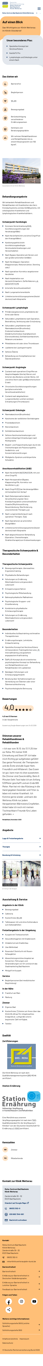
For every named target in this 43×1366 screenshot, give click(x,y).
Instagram (22, 1300)
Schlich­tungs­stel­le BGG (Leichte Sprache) (15, 1324)
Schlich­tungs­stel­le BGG (12, 1330)
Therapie (6, 847)
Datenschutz (7, 1343)
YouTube (34, 1300)
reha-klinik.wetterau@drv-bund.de (21, 1261)
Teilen (9, 1310)
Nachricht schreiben (18, 1220)
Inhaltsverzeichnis (10, 1339)
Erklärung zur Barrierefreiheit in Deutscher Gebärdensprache (15, 1276)
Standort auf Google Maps (15, 1203)
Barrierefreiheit (9, 1271)
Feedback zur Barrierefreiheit (14, 1289)
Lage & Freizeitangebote (12, 838)
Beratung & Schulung (11, 855)
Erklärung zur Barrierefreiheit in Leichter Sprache (15, 1283)
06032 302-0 (14, 1208)
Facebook (9, 1300)
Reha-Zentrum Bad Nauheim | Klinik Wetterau (18, 13)
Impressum (24, 1339)
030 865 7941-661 (16, 1214)
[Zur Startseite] (11, 5)
